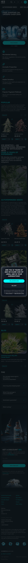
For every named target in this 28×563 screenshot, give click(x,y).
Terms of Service (9, 293)
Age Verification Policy (19, 293)
